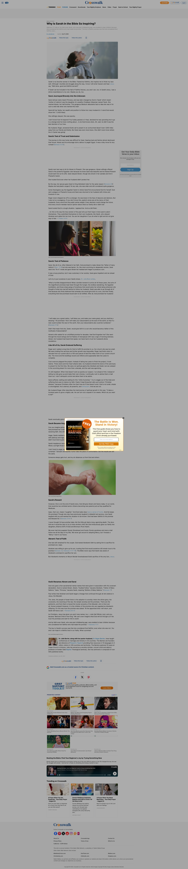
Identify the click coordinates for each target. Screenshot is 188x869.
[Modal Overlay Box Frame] (94, 434)
